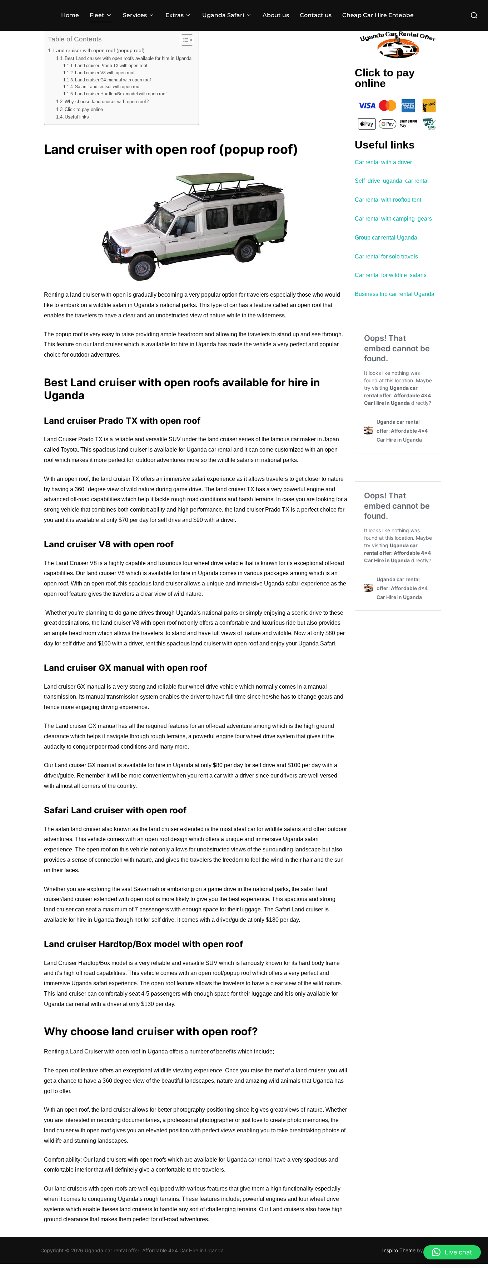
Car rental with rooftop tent (388, 200)
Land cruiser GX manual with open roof (112, 79)
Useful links (77, 117)
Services (135, 15)
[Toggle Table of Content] (183, 40)
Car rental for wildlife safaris (391, 275)
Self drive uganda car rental (392, 181)
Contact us (316, 15)
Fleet (97, 15)
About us (276, 15)
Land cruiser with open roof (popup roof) (99, 50)
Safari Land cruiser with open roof (107, 86)
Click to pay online (84, 109)
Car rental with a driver (383, 162)
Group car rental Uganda (386, 238)
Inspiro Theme (398, 1250)
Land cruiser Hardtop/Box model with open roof (120, 93)
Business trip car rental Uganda (394, 294)
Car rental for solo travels (387, 256)
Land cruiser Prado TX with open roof (111, 65)
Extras (174, 15)
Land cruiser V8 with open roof (104, 72)
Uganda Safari (223, 15)
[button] (452, 1252)
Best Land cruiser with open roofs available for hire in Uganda (128, 58)
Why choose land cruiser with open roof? (107, 101)
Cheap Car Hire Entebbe (378, 15)
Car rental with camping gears (393, 219)
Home (70, 15)
